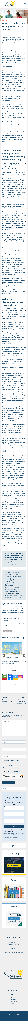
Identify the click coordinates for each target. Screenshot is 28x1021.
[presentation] (14, 648)
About (12, 994)
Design (11, 1018)
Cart (12, 1005)
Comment (6, 721)
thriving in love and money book (10, 687)
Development (17, 1018)
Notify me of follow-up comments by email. (13, 766)
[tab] (12, 670)
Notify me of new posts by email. (13, 771)
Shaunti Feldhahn (7, 33)
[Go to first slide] (24, 655)
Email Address (6, 625)
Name (5, 742)
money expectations (17, 684)
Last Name (6, 813)
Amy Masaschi (9, 563)
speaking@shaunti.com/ (12, 565)
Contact (13, 1003)
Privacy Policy (14, 760)
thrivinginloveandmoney (8, 690)
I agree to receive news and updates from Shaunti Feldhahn (14, 830)
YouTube (9, 595)
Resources (14, 1001)
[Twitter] (15, 676)
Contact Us (14, 948)
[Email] (4, 676)
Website (5, 756)
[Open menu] (25, 4)
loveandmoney (6, 684)
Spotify (7, 597)
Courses (13, 999)
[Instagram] (20, 676)
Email (5, 749)
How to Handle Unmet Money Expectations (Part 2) (21, 701)
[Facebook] (10, 676)
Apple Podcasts (17, 595)
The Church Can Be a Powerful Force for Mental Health (14, 658)
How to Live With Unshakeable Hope (7, 699)
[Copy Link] (15, 679)
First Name (6, 806)
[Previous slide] (4, 655)
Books (13, 996)
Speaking (13, 997)
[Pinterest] (4, 679)
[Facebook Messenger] (10, 679)
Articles (4, 20)
